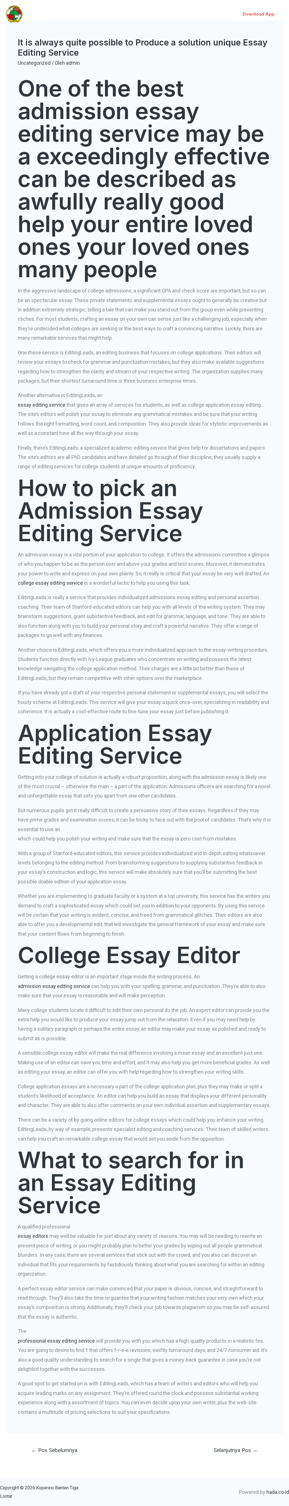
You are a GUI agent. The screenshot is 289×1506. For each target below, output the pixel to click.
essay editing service (41, 405)
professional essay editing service (56, 1341)
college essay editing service (50, 583)
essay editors (33, 1236)
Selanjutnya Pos (236, 1450)
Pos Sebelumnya (54, 1450)
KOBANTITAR (50, 10)
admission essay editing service (54, 986)
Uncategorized (34, 63)
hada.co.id (277, 1492)
